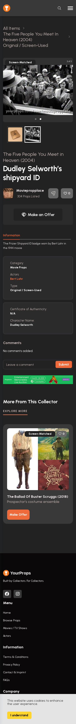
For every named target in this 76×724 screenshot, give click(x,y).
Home (7, 612)
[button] (35, 119)
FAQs (6, 680)
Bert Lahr (16, 279)
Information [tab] (11, 235)
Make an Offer (41, 214)
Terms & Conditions (15, 657)
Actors (7, 636)
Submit (64, 364)
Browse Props (11, 620)
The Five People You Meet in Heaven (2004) (33, 157)
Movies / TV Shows (15, 628)
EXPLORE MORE (15, 411)
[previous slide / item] (6, 90)
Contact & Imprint (14, 672)
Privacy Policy (11, 664)
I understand (19, 715)
